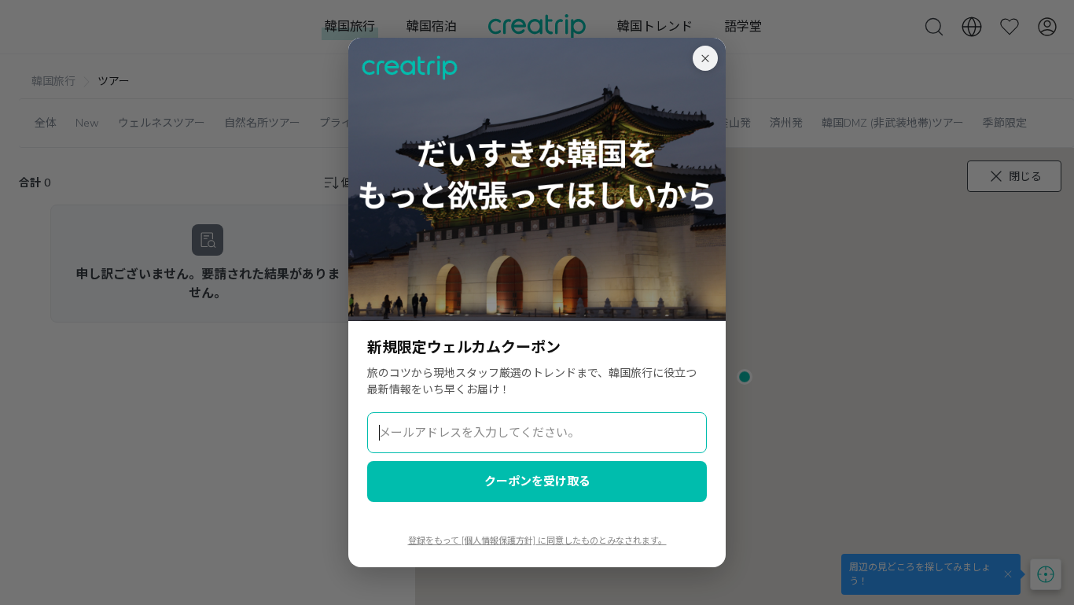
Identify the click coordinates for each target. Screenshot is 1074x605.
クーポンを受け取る (537, 481)
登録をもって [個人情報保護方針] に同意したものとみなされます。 (537, 541)
